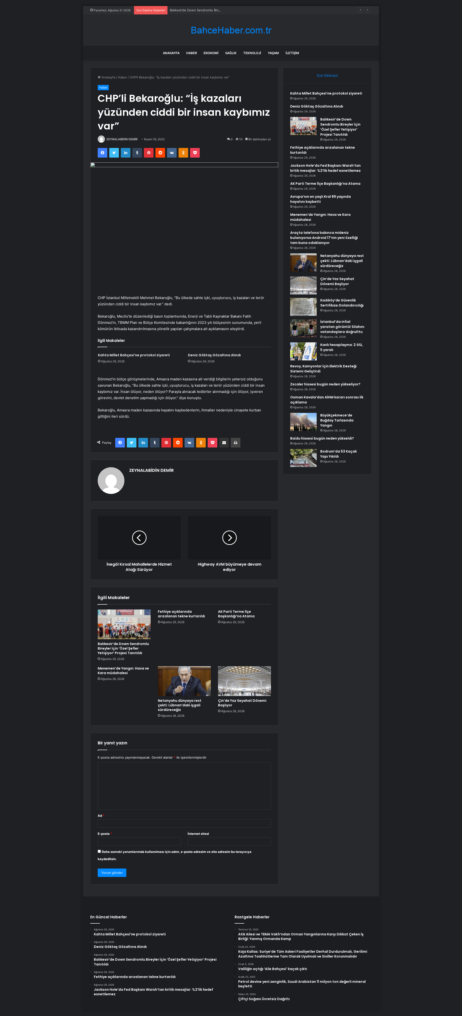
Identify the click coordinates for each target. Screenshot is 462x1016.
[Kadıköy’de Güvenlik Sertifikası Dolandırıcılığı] (303, 307)
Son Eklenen (327, 75)
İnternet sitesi (198, 834)
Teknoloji (252, 53)
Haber (191, 53)
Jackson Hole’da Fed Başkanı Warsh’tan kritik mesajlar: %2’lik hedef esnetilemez (325, 168)
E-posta (105, 834)
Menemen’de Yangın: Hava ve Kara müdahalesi (123, 670)
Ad (101, 816)
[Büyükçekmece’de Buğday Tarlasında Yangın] (303, 422)
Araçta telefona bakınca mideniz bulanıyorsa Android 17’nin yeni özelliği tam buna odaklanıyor (324, 237)
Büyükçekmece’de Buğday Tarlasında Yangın (336, 420)
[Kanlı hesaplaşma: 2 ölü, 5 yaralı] (303, 351)
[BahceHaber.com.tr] (231, 30)
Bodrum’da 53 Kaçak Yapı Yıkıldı (338, 454)
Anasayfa (171, 53)
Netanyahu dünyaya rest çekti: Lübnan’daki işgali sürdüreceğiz (179, 705)
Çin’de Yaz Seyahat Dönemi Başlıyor (242, 703)
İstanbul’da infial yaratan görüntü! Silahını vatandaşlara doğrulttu (342, 326)
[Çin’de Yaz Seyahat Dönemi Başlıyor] (244, 681)
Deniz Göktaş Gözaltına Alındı (214, 355)
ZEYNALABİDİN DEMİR (122, 139)
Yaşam (273, 53)
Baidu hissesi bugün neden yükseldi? (322, 438)
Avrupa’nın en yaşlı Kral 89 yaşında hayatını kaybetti (320, 199)
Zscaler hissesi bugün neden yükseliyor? (325, 384)
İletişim (292, 53)
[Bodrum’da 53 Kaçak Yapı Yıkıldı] (303, 458)
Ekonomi (211, 53)
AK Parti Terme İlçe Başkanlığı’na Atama (236, 614)
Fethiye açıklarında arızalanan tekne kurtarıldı (181, 614)
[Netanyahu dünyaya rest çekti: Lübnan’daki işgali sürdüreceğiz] (184, 681)
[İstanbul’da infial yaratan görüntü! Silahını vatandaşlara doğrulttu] (303, 328)
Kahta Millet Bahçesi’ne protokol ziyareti (134, 355)
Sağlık (231, 53)
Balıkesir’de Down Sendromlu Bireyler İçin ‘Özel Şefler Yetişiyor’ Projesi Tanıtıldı (228, 10)
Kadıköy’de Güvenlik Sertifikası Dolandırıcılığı (342, 303)
